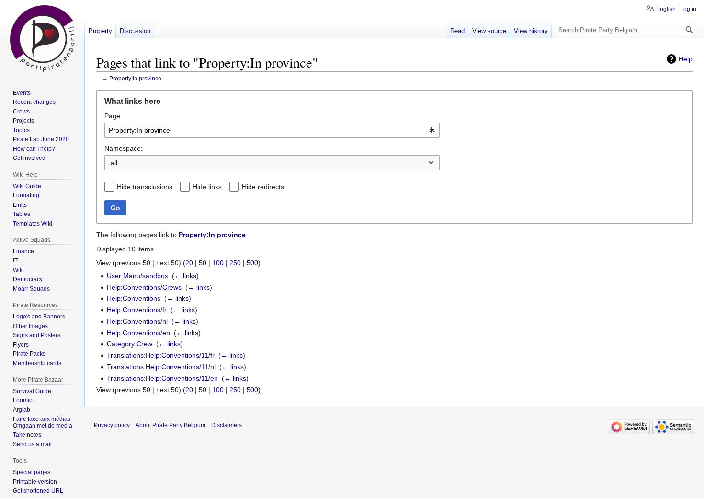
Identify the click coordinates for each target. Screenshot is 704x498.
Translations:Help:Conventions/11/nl (161, 367)
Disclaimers (226, 425)
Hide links (207, 187)
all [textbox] (114, 163)
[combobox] (272, 130)
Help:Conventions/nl (137, 321)
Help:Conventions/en (138, 333)
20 (189, 263)
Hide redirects (263, 187)
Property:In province (135, 78)
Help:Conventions (133, 298)
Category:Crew (129, 344)
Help (686, 59)
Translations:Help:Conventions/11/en (162, 378)
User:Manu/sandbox (137, 276)
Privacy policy (112, 425)
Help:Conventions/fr (137, 310)
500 (252, 263)
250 (235, 263)
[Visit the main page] (42, 38)
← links (185, 276)
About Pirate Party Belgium (170, 425)
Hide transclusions (144, 187)
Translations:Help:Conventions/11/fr (161, 355)
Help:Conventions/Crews (144, 287)
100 (218, 263)
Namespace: (123, 148)
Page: (113, 116)
